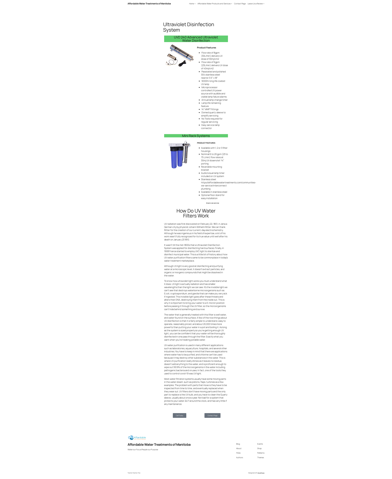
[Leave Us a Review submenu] (263, 3)
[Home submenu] (195, 3)
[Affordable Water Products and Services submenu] (231, 3)
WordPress (261, 473)
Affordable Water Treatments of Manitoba (149, 3)
